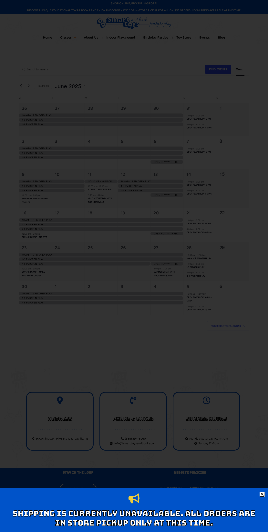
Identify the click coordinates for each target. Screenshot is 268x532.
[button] (262, 494)
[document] (134, 266)
